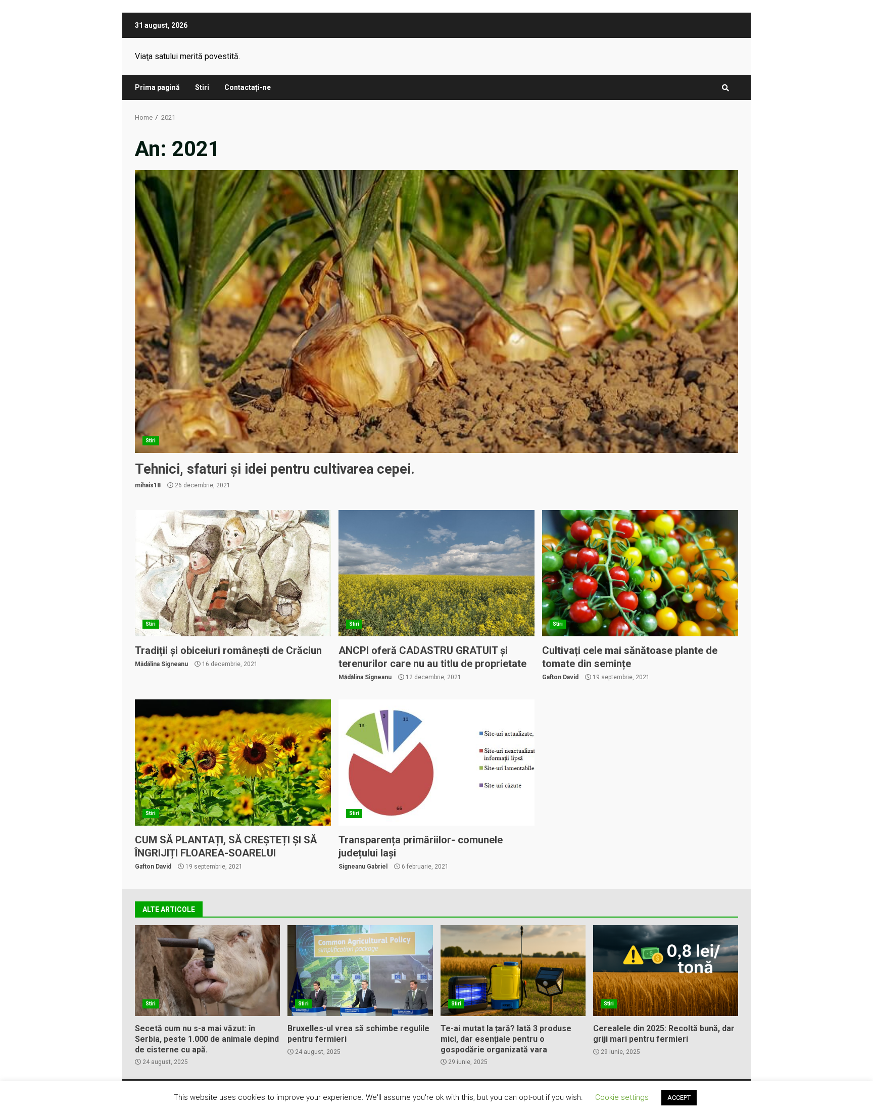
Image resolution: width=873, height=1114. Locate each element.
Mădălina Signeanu (161, 664)
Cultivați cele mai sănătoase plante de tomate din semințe (640, 573)
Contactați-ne (247, 87)
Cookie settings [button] (622, 1097)
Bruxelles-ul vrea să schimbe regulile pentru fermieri (359, 970)
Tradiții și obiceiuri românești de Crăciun (233, 573)
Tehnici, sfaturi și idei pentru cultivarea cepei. (436, 311)
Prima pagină (157, 87)
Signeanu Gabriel (362, 866)
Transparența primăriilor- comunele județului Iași (436, 762)
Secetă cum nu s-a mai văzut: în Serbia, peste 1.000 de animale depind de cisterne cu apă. (207, 970)
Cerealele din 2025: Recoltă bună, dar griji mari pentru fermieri (665, 970)
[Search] (725, 87)
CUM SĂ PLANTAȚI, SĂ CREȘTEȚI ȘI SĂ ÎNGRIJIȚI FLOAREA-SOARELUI (233, 762)
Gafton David (560, 677)
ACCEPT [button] (679, 1097)
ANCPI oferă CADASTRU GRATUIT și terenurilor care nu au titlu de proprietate (436, 573)
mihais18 (148, 485)
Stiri (202, 87)
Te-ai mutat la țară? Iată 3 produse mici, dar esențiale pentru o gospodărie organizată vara (513, 970)
